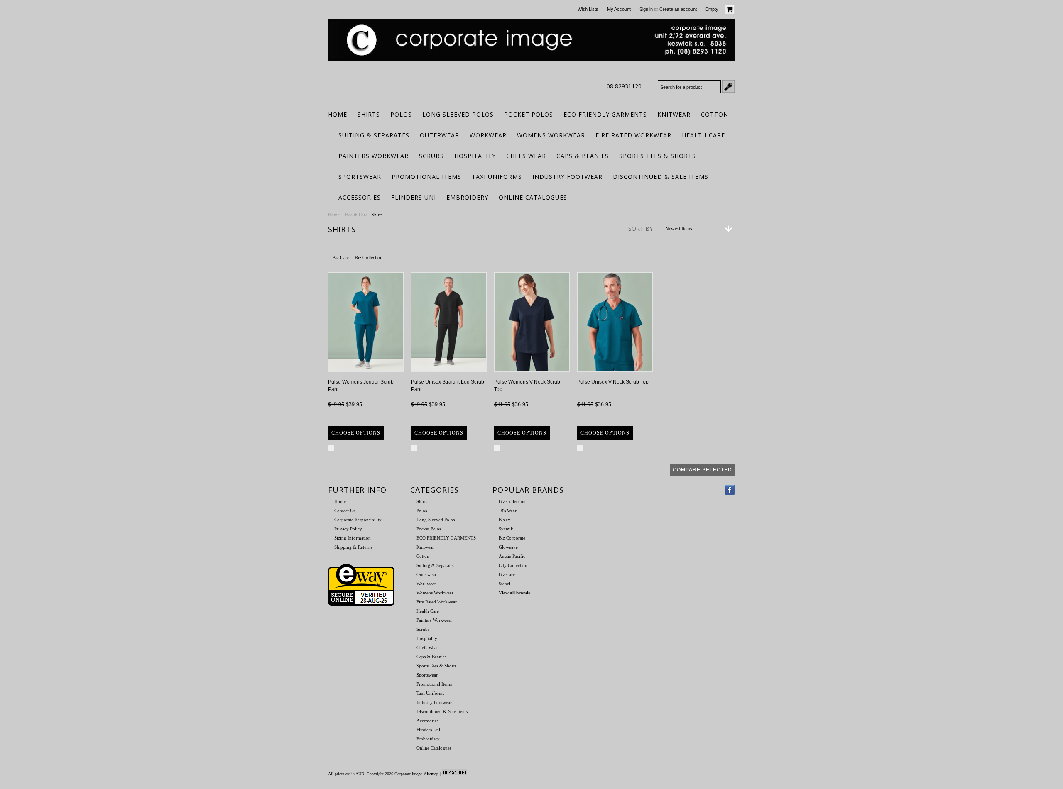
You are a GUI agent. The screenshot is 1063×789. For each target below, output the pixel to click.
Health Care (703, 135)
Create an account (678, 9)
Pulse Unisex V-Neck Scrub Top (613, 382)
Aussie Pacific (512, 556)
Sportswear (359, 177)
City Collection (513, 565)
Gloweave (508, 547)
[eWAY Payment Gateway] (361, 604)
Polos (401, 114)
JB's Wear (508, 510)
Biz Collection (368, 258)
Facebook (730, 490)
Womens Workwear (551, 135)
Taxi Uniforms (497, 177)
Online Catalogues (533, 197)
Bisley (504, 519)
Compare (348, 447)
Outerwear (439, 135)
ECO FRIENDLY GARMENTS (605, 114)
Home (334, 214)
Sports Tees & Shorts (657, 156)
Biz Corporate (512, 537)
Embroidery (467, 197)
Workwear (488, 135)
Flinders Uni (413, 197)
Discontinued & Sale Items (660, 177)
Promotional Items (426, 177)
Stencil (505, 583)
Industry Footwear (567, 177)
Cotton (714, 114)
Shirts (369, 114)
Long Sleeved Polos (458, 114)
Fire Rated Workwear (633, 135)
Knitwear (674, 114)
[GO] (728, 86)
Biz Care (340, 258)
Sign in (646, 9)
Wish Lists (588, 9)
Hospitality (475, 156)
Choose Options (355, 433)
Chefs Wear (526, 156)
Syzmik (506, 528)
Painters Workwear (373, 156)
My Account (619, 9)
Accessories (359, 197)
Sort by (640, 228)
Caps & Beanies (582, 156)
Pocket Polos (528, 114)
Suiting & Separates (373, 135)
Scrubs (431, 156)
